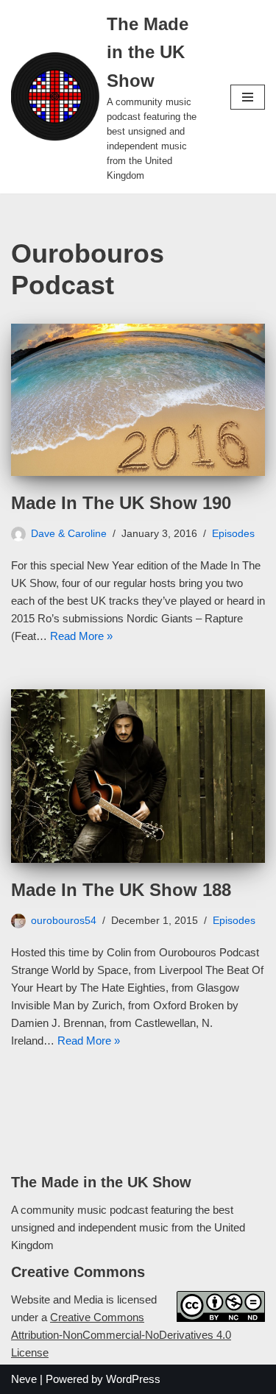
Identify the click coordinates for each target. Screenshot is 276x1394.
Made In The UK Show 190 (121, 503)
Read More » (81, 636)
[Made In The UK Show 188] (138, 776)
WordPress (133, 1379)
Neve (24, 1379)
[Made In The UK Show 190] (138, 400)
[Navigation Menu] (247, 97)
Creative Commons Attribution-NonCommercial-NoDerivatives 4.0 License (121, 1335)
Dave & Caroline (69, 533)
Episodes (233, 533)
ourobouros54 (63, 920)
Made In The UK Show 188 (121, 890)
